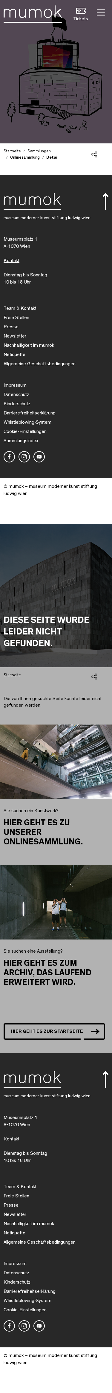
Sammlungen (39, 151)
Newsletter (15, 336)
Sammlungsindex (21, 440)
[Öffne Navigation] (100, 11)
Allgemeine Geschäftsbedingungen (40, 363)
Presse (11, 326)
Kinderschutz (17, 403)
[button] (80, 15)
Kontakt (11, 260)
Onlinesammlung (25, 157)
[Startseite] (33, 12)
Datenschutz (16, 394)
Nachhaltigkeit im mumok (29, 345)
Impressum (15, 385)
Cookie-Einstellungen (25, 431)
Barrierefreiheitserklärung (30, 413)
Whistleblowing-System (27, 422)
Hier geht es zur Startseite (47, 1031)
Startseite (12, 151)
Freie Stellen (16, 317)
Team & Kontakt (20, 308)
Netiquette (14, 354)
